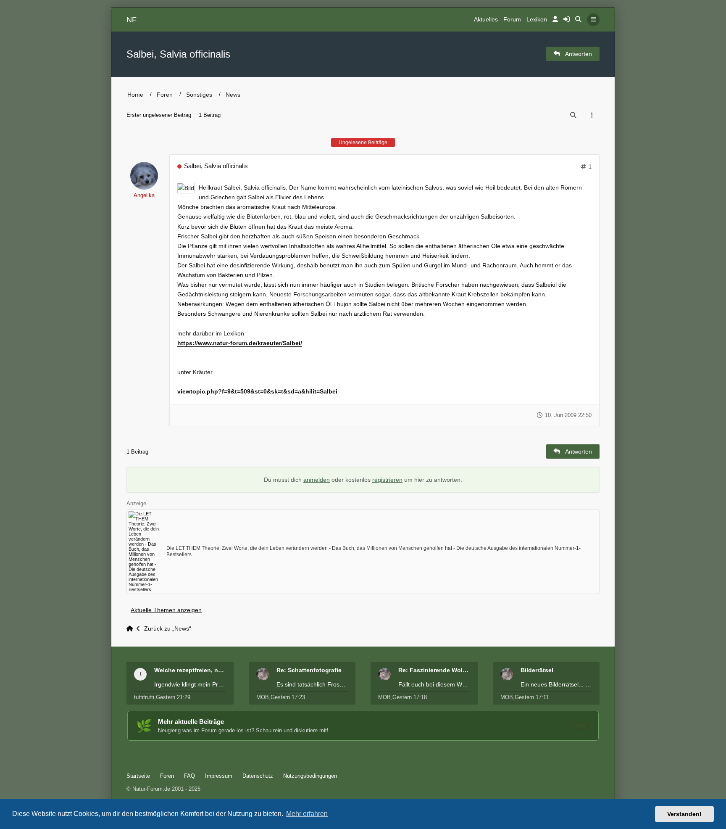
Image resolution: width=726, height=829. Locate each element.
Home (135, 94)
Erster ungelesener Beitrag (158, 115)
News (233, 94)
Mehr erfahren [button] (307, 813)
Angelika (144, 195)
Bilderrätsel (537, 670)
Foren (165, 94)
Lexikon (536, 19)
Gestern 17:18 (409, 697)
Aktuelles (486, 19)
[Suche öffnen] (578, 19)
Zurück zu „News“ (167, 629)
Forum (512, 19)
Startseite (138, 776)
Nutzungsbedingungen (310, 776)
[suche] (573, 115)
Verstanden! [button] (684, 814)
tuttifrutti (144, 697)
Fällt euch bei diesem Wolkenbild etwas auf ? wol (434, 684)
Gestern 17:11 (532, 697)
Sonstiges (199, 94)
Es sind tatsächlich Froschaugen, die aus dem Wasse (312, 684)
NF (131, 20)
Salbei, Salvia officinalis (178, 54)
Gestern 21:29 (173, 697)
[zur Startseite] (131, 629)
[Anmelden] (555, 19)
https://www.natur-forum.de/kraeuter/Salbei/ (239, 343)
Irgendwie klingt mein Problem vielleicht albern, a (190, 684)
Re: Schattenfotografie (309, 670)
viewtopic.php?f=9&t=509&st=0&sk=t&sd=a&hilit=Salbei (257, 391)
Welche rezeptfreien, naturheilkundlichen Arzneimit (190, 670)
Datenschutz (257, 776)
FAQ (189, 776)
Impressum (218, 776)
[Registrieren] (566, 19)
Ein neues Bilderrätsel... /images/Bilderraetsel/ (556, 684)
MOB (262, 697)
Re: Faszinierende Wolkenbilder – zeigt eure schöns (434, 670)
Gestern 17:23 (288, 697)
